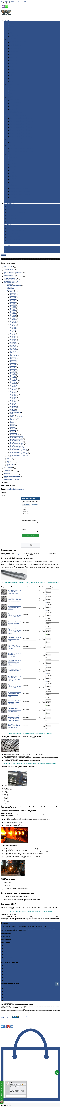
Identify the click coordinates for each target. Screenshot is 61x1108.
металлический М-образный (20, 194)
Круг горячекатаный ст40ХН (17, 448)
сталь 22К (13, 65)
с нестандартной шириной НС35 (21, 132)
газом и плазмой (12, 237)
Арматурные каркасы (9, 269)
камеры (14, 111)
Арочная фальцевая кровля (10, 279)
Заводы (5, 950)
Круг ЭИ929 (13, 345)
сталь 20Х (13, 63)
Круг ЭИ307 (13, 299)
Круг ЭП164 (13, 360)
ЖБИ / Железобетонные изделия (12, 476)
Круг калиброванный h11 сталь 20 (18, 449)
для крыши (16, 141)
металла (12, 242)
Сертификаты (10, 246)
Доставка (9, 252)
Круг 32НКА (13, 430)
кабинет (8, 956)
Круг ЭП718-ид (13, 389)
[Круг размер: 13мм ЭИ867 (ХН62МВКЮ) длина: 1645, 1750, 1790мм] (4, 594)
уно (12, 169)
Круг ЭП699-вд (13, 387)
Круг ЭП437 (13, 375)
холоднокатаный (15, 42)
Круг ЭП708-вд (13, 388)
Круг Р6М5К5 (13, 406)
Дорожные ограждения (9, 278)
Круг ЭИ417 (13, 300)
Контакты (3, 255)
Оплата (5, 959)
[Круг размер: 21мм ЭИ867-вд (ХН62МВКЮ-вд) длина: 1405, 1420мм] (4, 617)
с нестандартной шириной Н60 (21, 135)
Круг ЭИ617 (13, 312)
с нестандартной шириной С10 (21, 118)
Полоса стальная (11, 458)
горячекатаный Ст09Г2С (17, 45)
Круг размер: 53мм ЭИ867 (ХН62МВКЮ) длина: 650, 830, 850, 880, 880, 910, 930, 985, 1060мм (14, 718)
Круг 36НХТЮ (13, 433)
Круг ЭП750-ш (13, 391)
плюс (13, 166)
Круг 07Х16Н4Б (14, 418)
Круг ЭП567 (13, 378)
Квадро (11, 182)
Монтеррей (12, 155)
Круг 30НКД (13, 425)
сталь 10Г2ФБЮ (15, 50)
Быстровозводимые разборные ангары (13, 276)
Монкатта (12, 170)
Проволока (12, 30)
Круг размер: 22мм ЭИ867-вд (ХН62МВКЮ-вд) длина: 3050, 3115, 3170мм (14, 631)
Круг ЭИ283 (13, 297)
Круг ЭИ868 (13, 339)
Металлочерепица (11, 154)
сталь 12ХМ (14, 56)
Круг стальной (10, 290)
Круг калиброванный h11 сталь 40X (19, 454)
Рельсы (8, 202)
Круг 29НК (12, 424)
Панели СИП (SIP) (8, 266)
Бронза (11, 71)
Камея (11, 181)
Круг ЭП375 (13, 372)
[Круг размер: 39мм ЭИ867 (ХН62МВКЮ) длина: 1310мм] (4, 673)
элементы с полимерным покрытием (22, 187)
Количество (26, 591)
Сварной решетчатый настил (11, 281)
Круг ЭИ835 (13, 336)
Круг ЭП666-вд (13, 382)
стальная (14, 29)
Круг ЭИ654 (13, 315)
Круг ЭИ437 (13, 303)
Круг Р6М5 (12, 404)
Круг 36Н (12, 431)
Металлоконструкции (9, 203)
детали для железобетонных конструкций (20, 222)
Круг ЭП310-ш (13, 367)
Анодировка (10, 225)
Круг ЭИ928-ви (13, 343)
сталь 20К (13, 60)
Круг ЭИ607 (13, 309)
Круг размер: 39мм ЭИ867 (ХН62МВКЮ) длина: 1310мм (14, 670)
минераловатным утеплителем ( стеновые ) (21, 151)
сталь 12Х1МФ (15, 54)
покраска (12, 233)
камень (14, 99)
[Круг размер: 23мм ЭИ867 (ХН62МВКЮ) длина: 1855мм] (4, 641)
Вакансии (9, 249)
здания (13, 206)
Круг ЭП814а (13, 395)
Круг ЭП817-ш (13, 397)
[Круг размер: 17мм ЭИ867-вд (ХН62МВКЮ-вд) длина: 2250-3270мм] (4, 602)
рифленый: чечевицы (16, 48)
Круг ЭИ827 (13, 334)
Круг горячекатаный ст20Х (16, 445)
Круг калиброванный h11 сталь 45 (18, 452)
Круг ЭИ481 (13, 306)
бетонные (15, 106)
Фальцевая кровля (8, 267)
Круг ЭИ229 (13, 294)
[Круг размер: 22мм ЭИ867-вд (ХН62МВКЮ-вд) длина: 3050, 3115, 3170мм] (4, 633)
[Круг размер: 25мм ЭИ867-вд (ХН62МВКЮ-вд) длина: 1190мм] (4, 649)
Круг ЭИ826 (13, 328)
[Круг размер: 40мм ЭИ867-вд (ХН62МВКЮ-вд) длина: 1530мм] (4, 689)
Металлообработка (8, 224)
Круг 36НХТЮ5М (14, 434)
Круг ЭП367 (13, 370)
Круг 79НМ (12, 333)
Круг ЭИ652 (13, 314)
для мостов (15, 208)
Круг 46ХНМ (13, 330)
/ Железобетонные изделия (15, 97)
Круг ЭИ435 (13, 302)
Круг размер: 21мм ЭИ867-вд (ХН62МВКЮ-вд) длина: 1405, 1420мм (14, 615)
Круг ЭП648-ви (13, 381)
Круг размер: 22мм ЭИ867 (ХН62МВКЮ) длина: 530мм (14, 623)
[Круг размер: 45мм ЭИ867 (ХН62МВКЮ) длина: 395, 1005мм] (4, 704)
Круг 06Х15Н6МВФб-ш (16, 416)
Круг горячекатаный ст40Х (16, 443)
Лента (11, 85)
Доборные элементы (9, 468)
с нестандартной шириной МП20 (21, 126)
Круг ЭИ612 (13, 311)
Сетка (11, 32)
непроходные (15, 102)
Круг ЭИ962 (13, 351)
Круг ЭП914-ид (13, 400)
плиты (14, 100)
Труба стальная (10, 462)
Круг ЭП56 (12, 354)
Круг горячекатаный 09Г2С (17, 446)
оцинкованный (15, 44)
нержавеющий (15, 90)
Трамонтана (13, 164)
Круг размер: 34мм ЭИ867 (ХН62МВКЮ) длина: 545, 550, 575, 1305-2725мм (14, 663)
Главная (3, 555)
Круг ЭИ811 (13, 327)
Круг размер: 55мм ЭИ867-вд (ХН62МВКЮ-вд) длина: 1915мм (14, 726)
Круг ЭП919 (13, 403)
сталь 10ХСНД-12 (15, 53)
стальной (13, 27)
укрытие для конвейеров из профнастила (19, 114)
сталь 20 (13, 59)
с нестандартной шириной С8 (20, 117)
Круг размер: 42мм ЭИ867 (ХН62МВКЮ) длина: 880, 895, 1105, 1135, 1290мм (14, 694)
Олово (11, 78)
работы (14, 239)
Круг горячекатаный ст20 (16, 437)
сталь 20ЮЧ (14, 62)
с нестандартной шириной (17, 115)
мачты (12, 215)
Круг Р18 (12, 413)
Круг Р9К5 (12, 409)
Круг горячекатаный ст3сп (16, 436)
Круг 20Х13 (13, 419)
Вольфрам (12, 72)
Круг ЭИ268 (13, 296)
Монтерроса (13, 163)
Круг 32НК (12, 427)
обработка (12, 240)
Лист (8, 456)
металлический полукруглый (20, 191)
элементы (12, 185)
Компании (7, 245)
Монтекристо (13, 161)
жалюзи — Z (14, 197)
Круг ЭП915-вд (13, 401)
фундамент (15, 103)
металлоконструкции (16, 209)
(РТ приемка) (14, 112)
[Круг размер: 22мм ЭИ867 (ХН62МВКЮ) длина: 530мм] (4, 625)
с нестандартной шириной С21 (21, 129)
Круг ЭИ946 (13, 348)
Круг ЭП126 (13, 358)
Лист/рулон (12, 91)
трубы (11, 221)
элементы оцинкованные (19, 188)
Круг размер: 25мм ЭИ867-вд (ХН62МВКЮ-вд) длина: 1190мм (14, 647)
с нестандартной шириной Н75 (21, 136)
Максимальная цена (30, 553)
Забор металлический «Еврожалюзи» (13, 272)
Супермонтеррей (14, 157)
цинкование (12, 227)
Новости (9, 248)
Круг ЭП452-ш (13, 376)
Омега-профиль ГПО (9, 275)
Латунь (11, 74)
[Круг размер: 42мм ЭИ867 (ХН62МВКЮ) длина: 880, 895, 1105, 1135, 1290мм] (4, 696)
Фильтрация (52, 553)
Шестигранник (13, 38)
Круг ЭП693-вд (13, 385)
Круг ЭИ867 (13, 337)
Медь (11, 75)
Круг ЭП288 (13, 364)
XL (14, 178)
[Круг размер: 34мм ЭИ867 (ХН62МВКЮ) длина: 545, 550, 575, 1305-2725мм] (4, 665)
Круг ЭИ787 (13, 325)
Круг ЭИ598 (13, 308)
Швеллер (12, 36)
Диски (11, 96)
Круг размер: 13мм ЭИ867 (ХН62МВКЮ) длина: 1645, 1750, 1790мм (14, 591)
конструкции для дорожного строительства (20, 205)
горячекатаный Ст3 (16, 47)
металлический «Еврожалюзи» (16, 196)
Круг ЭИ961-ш (13, 349)
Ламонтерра (13, 175)
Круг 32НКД (13, 428)
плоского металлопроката (15, 230)
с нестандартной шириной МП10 (21, 121)
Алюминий (12, 69)
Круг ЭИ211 (13, 293)
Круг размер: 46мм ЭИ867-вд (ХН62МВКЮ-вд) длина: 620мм (14, 710)
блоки (15, 109)
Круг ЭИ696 (13, 317)
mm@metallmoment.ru (15, 489)
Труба (11, 93)
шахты (14, 105)
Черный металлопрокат (9, 282)
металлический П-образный (20, 193)
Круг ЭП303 (13, 366)
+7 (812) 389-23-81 (21, 1)
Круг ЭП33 (12, 352)
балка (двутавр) (17, 24)
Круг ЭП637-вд (13, 379)
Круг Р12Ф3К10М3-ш (15, 412)
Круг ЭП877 (13, 398)
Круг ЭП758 (13, 392)
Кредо (11, 184)
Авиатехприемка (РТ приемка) (11, 479)
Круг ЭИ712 (13, 321)
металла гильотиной (13, 236)
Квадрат (12, 26)
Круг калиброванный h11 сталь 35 (18, 451)
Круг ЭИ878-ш (13, 340)
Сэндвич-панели (11, 145)
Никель (11, 77)
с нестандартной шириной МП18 (21, 124)
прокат (11, 39)
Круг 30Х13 (13, 421)
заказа (8, 957)
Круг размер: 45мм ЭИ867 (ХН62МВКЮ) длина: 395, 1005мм (14, 702)
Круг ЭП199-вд (13, 361)
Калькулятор (7, 980)
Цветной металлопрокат (10, 471)
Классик (12, 172)
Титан (11, 81)
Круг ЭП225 (13, 363)
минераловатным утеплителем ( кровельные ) (22, 148)
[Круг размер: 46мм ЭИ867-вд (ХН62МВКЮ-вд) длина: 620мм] (4, 712)
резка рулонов (16, 231)
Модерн (12, 179)
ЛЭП (10, 219)
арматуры (11, 234)
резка (10, 228)
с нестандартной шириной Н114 (21, 138)
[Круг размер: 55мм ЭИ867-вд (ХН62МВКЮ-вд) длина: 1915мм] (4, 728)
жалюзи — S (14, 199)
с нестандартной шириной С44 (21, 133)
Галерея (8, 251)
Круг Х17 (12, 415)
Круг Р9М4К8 (13, 410)
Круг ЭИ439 (13, 305)
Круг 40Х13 (13, 422)
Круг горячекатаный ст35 (16, 440)
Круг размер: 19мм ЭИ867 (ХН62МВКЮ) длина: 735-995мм (14, 607)
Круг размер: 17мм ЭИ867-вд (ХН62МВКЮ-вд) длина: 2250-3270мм (14, 599)
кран (10, 211)
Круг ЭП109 (13, 357)
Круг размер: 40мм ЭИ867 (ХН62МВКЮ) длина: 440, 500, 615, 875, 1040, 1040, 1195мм (14, 678)
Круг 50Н (12, 331)
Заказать (48, 591)
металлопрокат (12, 21)
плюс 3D (14, 167)
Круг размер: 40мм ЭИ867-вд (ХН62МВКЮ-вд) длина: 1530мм (14, 686)
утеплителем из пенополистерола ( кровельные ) (22, 150)
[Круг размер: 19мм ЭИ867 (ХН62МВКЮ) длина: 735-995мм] (4, 610)
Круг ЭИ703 (13, 320)
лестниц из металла (15, 217)
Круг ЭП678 (13, 384)
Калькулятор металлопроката (8, 1)
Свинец (11, 80)
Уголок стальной (11, 464)
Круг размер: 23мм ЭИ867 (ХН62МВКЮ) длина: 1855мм (14, 639)
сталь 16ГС (14, 57)
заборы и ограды (13, 214)
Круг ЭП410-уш (14, 373)
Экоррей (12, 160)
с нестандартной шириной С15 (21, 123)
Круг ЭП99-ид (13, 355)
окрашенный (16, 142)
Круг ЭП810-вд (13, 394)
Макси (11, 158)
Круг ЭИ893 (13, 342)
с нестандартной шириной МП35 (21, 130)
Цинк (11, 83)
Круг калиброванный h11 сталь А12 (19, 455)
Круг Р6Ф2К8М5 (14, 407)
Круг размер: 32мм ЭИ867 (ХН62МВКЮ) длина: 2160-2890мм (14, 655)
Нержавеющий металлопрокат (11, 474)
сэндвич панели (18, 147)
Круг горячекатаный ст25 (16, 439)
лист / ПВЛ (18, 41)
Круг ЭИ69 (12, 291)
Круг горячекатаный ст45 (16, 442)
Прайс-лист (6, 20)
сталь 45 (13, 66)
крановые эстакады (14, 218)
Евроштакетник (11, 190)
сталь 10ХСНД (15, 51)
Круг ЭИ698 (13, 318)
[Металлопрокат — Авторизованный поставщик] (1, 1017)
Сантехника (10, 200)
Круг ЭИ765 (13, 324)
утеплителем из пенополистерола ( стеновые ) (22, 152)
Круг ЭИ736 (13, 323)
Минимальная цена (5, 553)
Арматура (12, 23)
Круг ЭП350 (13, 369)
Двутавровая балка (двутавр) (14, 285)
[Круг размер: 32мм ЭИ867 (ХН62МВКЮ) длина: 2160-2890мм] (4, 657)
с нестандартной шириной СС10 (21, 120)
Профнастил (10, 139)
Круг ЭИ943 (13, 346)
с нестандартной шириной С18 (21, 127)
